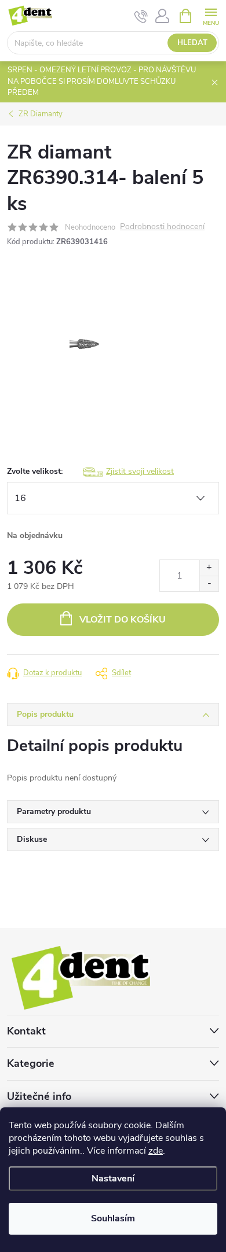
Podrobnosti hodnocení (162, 227)
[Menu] (210, 15)
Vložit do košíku (122, 619)
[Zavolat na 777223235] (141, 16)
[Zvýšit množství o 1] (208, 568)
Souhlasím (113, 1218)
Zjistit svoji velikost (140, 471)
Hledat (192, 43)
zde (155, 1150)
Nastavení (113, 1178)
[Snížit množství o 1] (208, 583)
